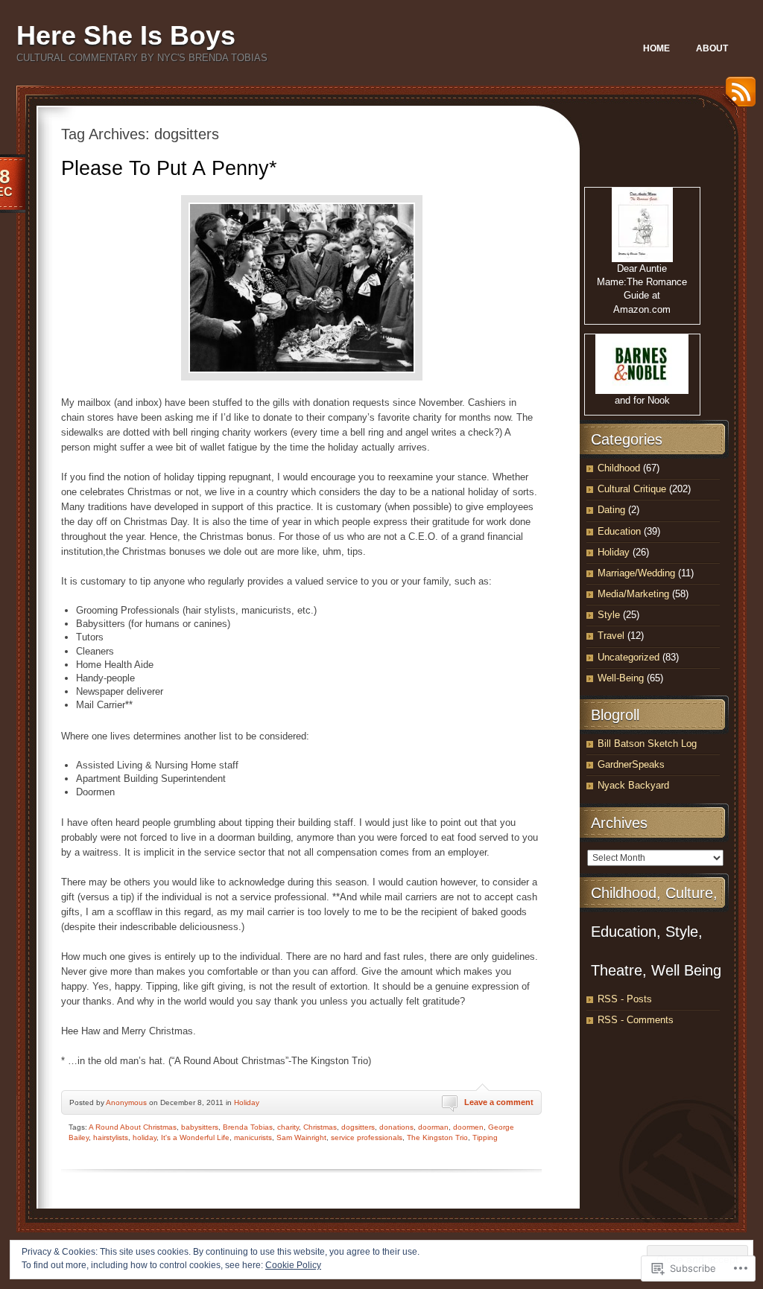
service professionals (366, 1137)
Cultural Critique (632, 488)
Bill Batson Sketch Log (647, 743)
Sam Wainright (301, 1137)
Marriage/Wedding (636, 573)
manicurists (253, 1137)
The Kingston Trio (437, 1137)
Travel (611, 635)
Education (619, 531)
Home (656, 48)
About (712, 48)
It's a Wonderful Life (195, 1137)
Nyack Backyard (633, 785)
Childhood (619, 468)
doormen (468, 1127)
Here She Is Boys (125, 35)
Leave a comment (499, 1102)
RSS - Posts (625, 999)
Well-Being (621, 678)
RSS (737, 97)
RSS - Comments (636, 1019)
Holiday (246, 1102)
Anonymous (126, 1102)
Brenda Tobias (248, 1127)
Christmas (320, 1127)
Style (609, 614)
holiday (144, 1137)
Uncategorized (628, 657)
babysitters (199, 1127)
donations (396, 1127)
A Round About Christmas (133, 1127)
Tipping (485, 1137)
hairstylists (110, 1137)
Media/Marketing (633, 593)
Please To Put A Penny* (169, 168)
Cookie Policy (293, 1265)
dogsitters (358, 1127)
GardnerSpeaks (631, 764)
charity (288, 1127)
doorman (433, 1127)
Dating (611, 509)
